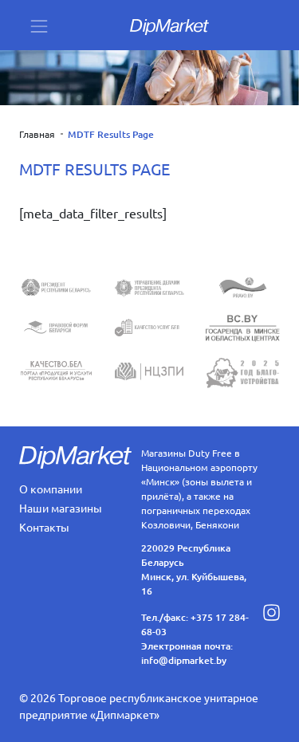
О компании (50, 488)
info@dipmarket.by (183, 660)
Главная (37, 134)
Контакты (44, 527)
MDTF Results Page (111, 134)
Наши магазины (60, 508)
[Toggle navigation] (39, 25)
